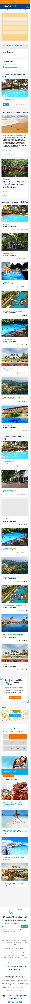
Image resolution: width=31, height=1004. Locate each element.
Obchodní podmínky (7, 950)
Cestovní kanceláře (7, 940)
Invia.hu (17, 996)
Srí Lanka (17, 9)
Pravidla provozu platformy (15, 963)
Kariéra (24, 955)
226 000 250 (15, 969)
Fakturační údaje (17, 950)
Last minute (23, 940)
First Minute (11, 9)
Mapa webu (25, 952)
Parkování (9, 942)
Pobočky (4, 957)
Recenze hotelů (17, 942)
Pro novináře (6, 955)
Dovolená (6, 9)
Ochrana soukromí (8, 961)
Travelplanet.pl (23, 996)
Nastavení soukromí (20, 961)
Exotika (4, 942)
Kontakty (26, 957)
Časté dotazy (7, 948)
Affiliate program (16, 955)
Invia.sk (13, 996)
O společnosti (18, 957)
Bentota (22, 9)
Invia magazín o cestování (14, 952)
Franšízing (11, 957)
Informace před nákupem (18, 948)
